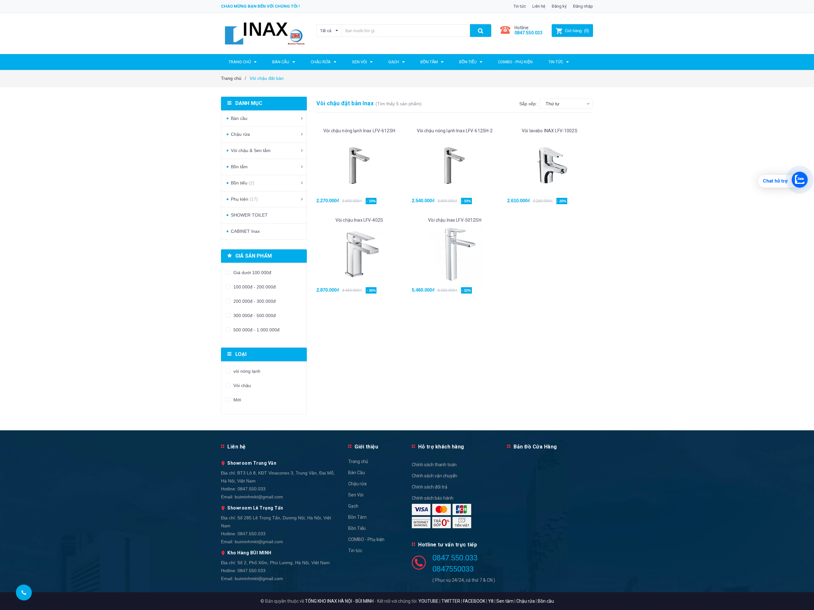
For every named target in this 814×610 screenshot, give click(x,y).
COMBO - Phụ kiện (366, 539)
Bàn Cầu (356, 472)
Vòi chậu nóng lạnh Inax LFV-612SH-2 (455, 130)
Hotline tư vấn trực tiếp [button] (447, 545)
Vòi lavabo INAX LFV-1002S (550, 130)
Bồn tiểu (242, 182)
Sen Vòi (355, 494)
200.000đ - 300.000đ (254, 301)
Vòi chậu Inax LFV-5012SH (454, 220)
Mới (236, 399)
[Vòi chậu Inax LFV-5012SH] (455, 255)
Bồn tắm (239, 166)
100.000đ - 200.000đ (254, 286)
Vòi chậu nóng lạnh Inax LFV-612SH (359, 130)
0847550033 (453, 569)
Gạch (353, 506)
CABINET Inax (245, 231)
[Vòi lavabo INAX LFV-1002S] (550, 166)
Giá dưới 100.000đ (251, 272)
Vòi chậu (241, 385)
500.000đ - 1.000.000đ (255, 329)
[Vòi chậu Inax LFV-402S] (359, 255)
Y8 (490, 601)
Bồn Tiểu (357, 528)
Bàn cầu (239, 118)
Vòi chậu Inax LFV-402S (359, 220)
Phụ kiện (244, 199)
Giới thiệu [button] (366, 447)
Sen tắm (505, 601)
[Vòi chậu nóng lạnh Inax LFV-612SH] (359, 166)
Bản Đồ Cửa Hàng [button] (535, 447)
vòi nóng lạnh (246, 371)
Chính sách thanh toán (434, 464)
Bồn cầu (546, 601)
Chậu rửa (240, 134)
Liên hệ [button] (236, 447)
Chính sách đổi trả (429, 486)
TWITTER (450, 601)
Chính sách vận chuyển (434, 475)
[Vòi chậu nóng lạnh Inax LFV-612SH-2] (455, 166)
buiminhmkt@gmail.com (259, 496)
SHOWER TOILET (249, 215)
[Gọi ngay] (24, 592)
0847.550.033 (252, 488)
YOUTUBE (428, 601)
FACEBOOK (474, 601)
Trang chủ (358, 461)
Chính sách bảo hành (432, 498)
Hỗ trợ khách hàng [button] (441, 447)
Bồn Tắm (357, 517)
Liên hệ (538, 6)
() (577, 30)
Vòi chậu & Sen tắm (251, 150)
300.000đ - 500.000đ (254, 315)
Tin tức (520, 6)
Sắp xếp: (528, 103)
